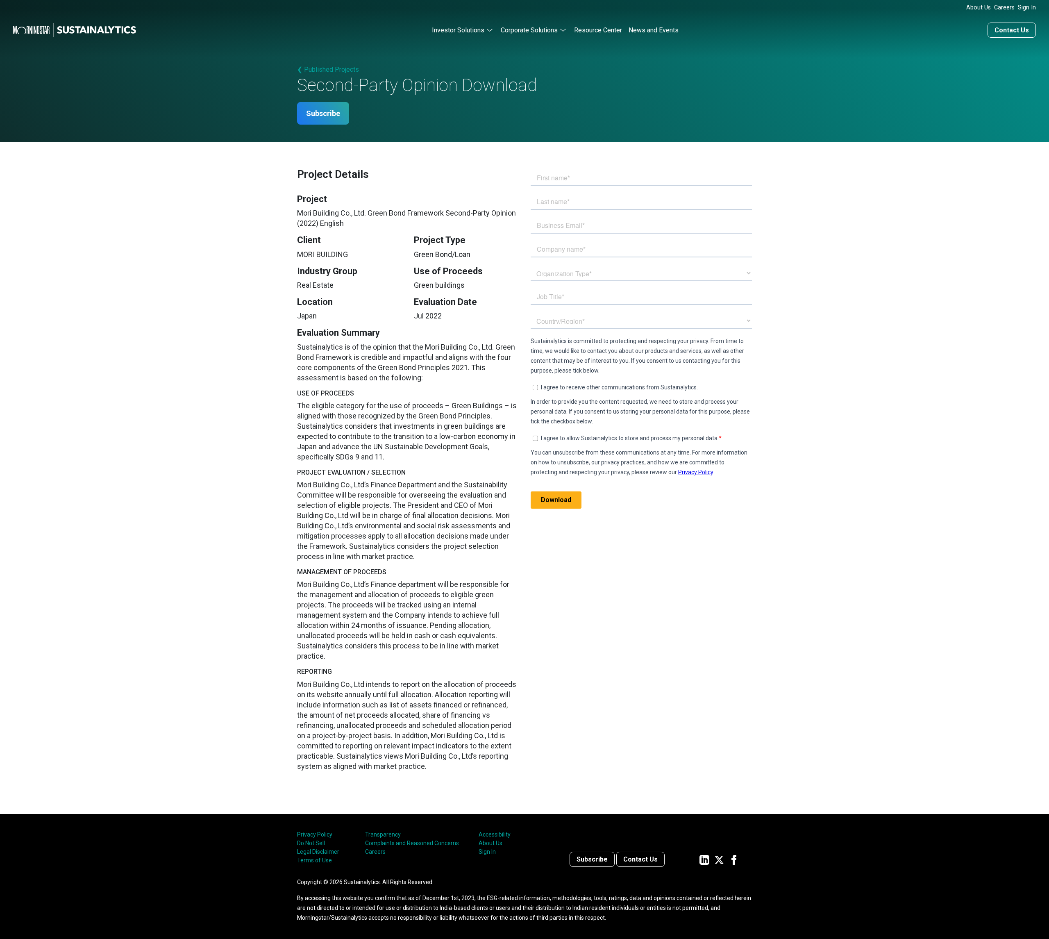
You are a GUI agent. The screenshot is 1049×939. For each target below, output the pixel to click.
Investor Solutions (458, 30)
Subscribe (323, 113)
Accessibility (495, 834)
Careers (1004, 7)
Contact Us (1012, 30)
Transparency (383, 834)
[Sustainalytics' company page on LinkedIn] (704, 859)
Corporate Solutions (529, 30)
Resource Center (598, 30)
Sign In (1027, 7)
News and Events (654, 30)
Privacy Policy (314, 834)
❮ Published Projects (328, 69)
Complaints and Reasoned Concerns (412, 843)
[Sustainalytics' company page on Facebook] (734, 859)
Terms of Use (314, 860)
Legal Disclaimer (318, 851)
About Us (978, 7)
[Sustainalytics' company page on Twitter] (719, 859)
